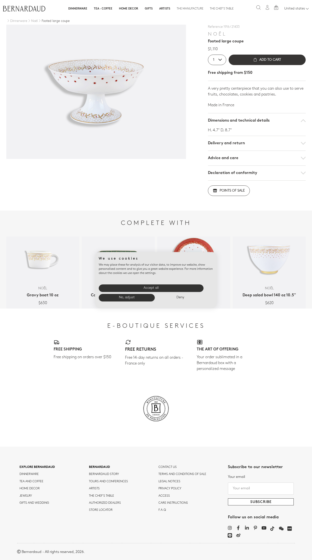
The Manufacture (190, 8)
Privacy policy (169, 488)
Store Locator (101, 510)
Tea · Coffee (103, 8)
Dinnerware (77, 8)
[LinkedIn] (247, 527)
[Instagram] (229, 527)
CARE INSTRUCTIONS (173, 503)
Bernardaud (99, 467)
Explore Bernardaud (37, 467)
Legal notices (169, 481)
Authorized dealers (105, 503)
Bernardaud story (104, 474)
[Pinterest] (255, 527)
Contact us (167, 467)
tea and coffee (31, 481)
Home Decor (128, 8)
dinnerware (29, 474)
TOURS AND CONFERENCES (108, 481)
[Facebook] (238, 527)
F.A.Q (162, 510)
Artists (164, 8)
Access (164, 495)
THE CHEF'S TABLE (101, 495)
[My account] (267, 7)
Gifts (149, 8)
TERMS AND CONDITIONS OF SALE (182, 474)
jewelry (26, 495)
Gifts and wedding (34, 503)
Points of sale (232, 191)
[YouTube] (264, 527)
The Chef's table (222, 8)
